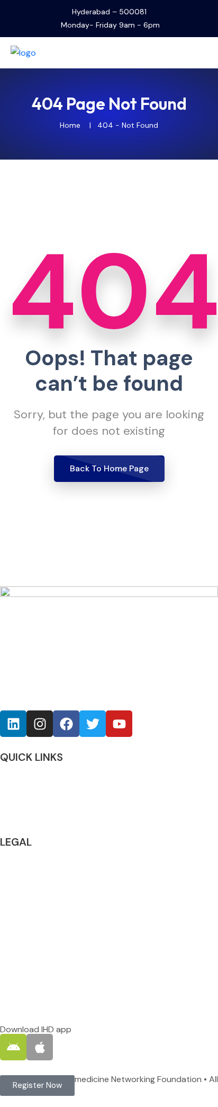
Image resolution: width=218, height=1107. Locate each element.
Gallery (13, 799)
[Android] (13, 1047)
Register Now (25, 769)
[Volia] (42, 52)
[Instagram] (39, 723)
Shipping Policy (29, 913)
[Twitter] (92, 723)
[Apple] (39, 1047)
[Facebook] (66, 723)
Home (70, 125)
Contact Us (22, 814)
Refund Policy (26, 884)
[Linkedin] (13, 723)
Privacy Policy (26, 854)
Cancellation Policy (36, 898)
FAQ (7, 784)
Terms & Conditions (38, 869)
